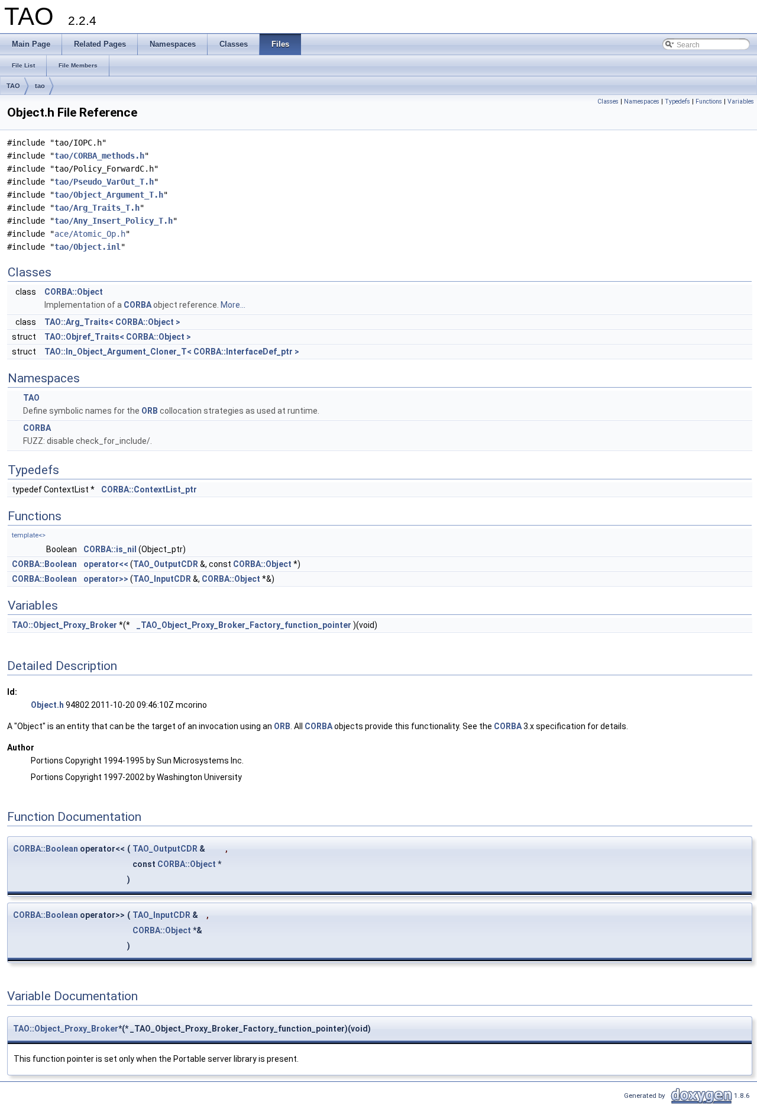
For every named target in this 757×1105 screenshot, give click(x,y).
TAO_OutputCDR (165, 564)
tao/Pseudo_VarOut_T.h (104, 181)
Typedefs (677, 101)
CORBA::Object (73, 292)
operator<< (105, 564)
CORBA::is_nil (110, 549)
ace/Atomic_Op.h (89, 234)
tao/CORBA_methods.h (99, 155)
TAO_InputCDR (162, 579)
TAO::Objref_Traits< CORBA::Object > (117, 337)
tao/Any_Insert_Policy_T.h (113, 220)
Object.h (47, 705)
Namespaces (641, 101)
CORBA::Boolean (44, 564)
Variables (740, 101)
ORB (149, 410)
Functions (708, 101)
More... (233, 305)
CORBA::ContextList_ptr (149, 489)
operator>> (105, 579)
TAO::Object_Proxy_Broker (64, 625)
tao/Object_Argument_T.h (108, 194)
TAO (13, 85)
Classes (608, 101)
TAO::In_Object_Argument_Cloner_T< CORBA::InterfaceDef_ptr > (171, 351)
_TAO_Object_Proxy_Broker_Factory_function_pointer (244, 625)
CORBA (137, 305)
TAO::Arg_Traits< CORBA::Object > (112, 322)
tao (40, 85)
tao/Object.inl (87, 247)
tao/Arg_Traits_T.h (97, 207)
